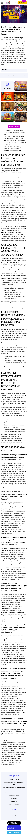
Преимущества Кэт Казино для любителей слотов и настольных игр (14, 132)
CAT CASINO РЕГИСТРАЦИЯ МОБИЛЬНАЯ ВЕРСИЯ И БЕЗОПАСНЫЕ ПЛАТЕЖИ (13, 149)
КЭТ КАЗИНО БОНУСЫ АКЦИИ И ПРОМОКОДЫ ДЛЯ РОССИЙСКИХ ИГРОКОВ (15, 142)
